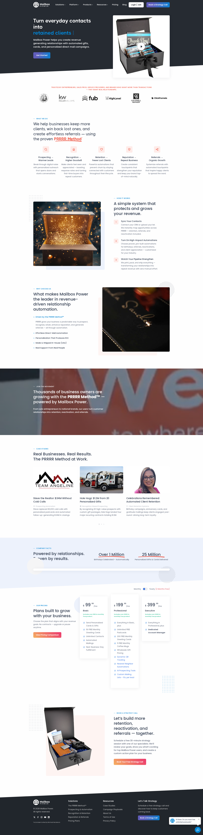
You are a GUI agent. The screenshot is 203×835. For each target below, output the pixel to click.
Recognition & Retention (79, 813)
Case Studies (109, 805)
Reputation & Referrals (78, 817)
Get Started (41, 55)
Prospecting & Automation (80, 809)
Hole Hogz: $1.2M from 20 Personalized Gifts (94, 500)
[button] (99, 524)
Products (87, 4)
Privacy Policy (109, 821)
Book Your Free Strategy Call (130, 762)
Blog (124, 4)
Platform (73, 4)
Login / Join (136, 4)
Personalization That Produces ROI (52, 338)
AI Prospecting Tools (126, 670)
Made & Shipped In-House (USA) (51, 343)
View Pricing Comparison (47, 635)
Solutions (59, 4)
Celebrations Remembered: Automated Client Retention (143, 500)
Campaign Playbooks (113, 809)
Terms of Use (109, 817)
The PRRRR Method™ (77, 805)
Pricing (115, 4)
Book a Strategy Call (158, 4)
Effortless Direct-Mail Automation (52, 333)
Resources (101, 4)
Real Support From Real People (50, 347)
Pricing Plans (74, 821)
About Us (107, 813)
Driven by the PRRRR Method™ (50, 317)
